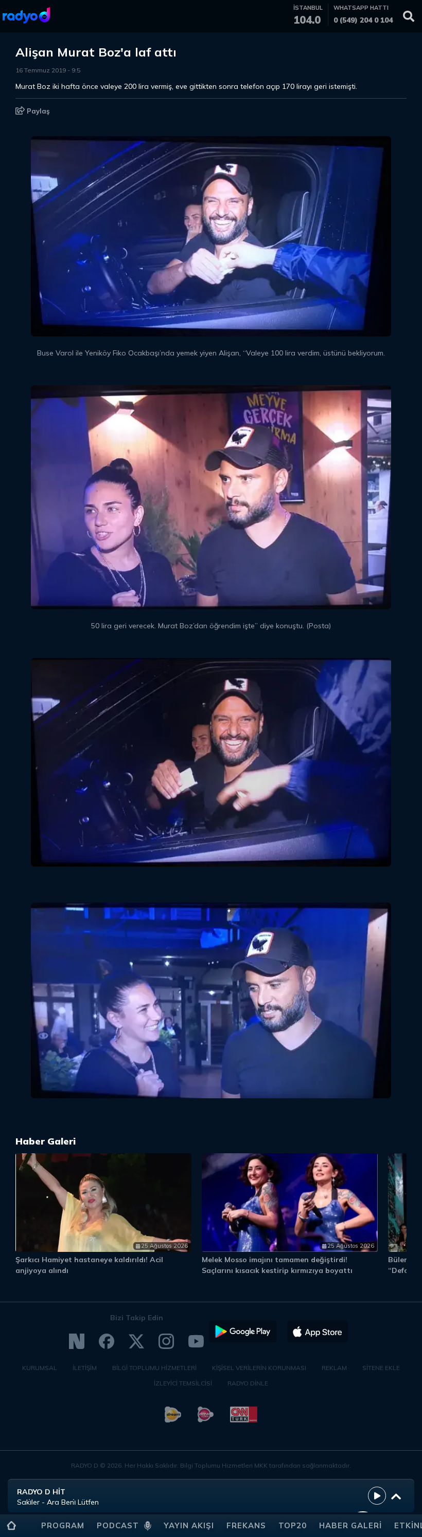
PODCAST (118, 1525)
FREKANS (246, 1525)
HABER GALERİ (350, 1525)
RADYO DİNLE (247, 1383)
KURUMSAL (39, 1368)
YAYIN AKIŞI (189, 1525)
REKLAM (334, 1368)
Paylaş (37, 111)
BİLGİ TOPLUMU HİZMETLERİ (154, 1368)
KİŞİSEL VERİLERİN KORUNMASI (259, 1368)
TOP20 (292, 1525)
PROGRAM (62, 1525)
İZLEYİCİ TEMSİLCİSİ (183, 1383)
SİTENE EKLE (381, 1368)
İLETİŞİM (85, 1368)
